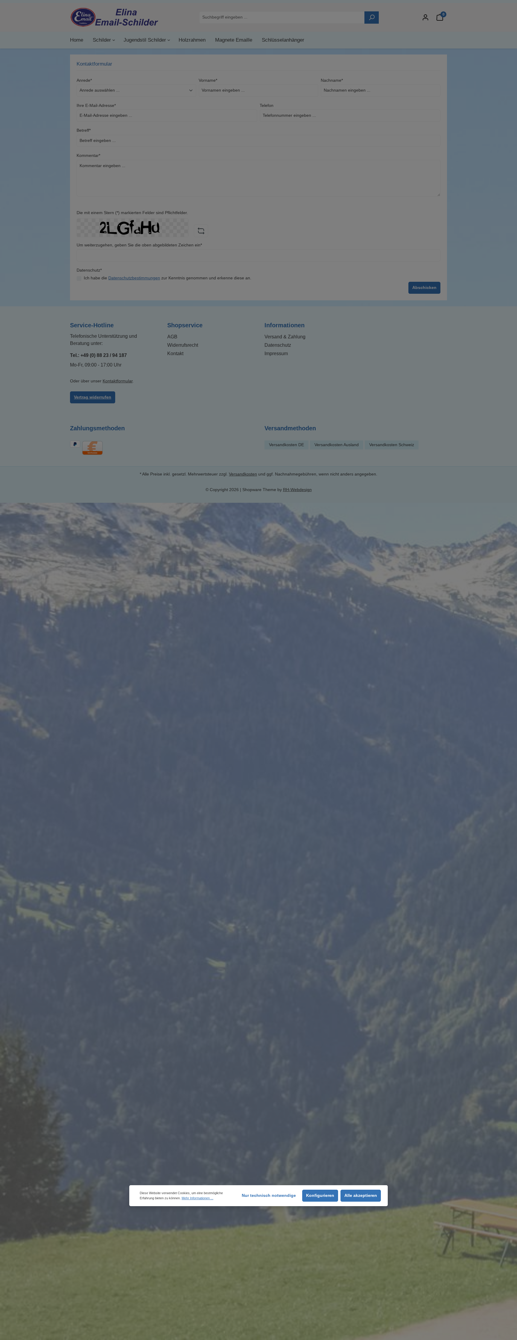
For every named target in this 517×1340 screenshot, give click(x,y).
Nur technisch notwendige (269, 1195)
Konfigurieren (320, 1195)
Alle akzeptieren (360, 1195)
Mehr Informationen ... (197, 1198)
